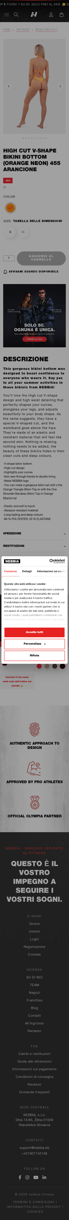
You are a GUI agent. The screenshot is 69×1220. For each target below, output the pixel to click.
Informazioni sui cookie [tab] (51, 571)
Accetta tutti (34, 632)
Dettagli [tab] (27, 571)
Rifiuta (34, 655)
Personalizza (32, 644)
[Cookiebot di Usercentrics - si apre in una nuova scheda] (49, 561)
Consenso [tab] (10, 571)
